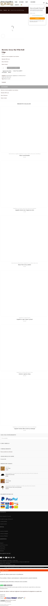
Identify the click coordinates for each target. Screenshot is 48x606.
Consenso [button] (2, 550)
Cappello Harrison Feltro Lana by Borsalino (14, 487)
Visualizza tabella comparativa (5, 604)
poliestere (34, 208)
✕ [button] (0, 572)
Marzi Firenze (27, 317)
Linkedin (15, 82)
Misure (9, 72)
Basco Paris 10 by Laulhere (24, 264)
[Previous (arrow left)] (6, 605)
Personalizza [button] (9, 585)
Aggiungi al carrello (13, 67)
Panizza (28, 473)
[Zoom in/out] (5, 605)
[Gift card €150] (3, 481)
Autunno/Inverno (12, 153)
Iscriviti (37, 18)
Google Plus (13, 82)
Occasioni (33, 485)
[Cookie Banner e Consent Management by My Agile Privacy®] (12, 598)
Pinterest (11, 82)
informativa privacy (39, 15)
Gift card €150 (8, 480)
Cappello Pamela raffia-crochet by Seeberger (24, 428)
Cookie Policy (2, 548)
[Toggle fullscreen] (3, 605)
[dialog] (24, 577)
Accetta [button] (2, 585)
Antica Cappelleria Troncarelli (11, 473)
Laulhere (28, 153)
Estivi (20, 426)
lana (8, 10)
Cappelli (16, 153)
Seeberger (34, 426)
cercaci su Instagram (4, 533)
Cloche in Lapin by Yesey (24, 374)
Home (1, 10)
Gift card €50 (8, 468)
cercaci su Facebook (4, 531)
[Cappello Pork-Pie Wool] (3, 475)
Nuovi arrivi (9, 77)
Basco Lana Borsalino (24, 155)
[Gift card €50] (3, 468)
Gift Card (7, 467)
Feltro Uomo (19, 473)
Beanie (5, 78)
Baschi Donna (20, 263)
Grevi (26, 208)
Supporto (1, 543)
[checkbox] (24, 596)
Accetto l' (38, 15)
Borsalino (14, 485)
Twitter (9, 82)
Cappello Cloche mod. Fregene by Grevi (24, 210)
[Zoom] (3, 36)
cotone (23, 208)
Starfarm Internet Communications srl (37, 567)
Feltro (23, 485)
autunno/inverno (9, 75)
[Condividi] (2, 605)
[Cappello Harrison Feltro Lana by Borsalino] (3, 487)
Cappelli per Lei (15, 75)
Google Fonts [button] (2, 594)
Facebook (7, 82)
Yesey (31, 372)
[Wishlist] (43, 3)
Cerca (46, 438)
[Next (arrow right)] (7, 605)
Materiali (5, 10)
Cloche (20, 208)
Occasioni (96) (3, 459)
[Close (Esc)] (0, 605)
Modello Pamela (24, 426)
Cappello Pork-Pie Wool (10, 474)
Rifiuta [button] (5, 585)
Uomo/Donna (38, 153)
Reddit (17, 82)
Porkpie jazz (36, 473)
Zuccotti (8, 78)
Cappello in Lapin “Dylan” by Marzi (25, 319)
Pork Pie (31, 473)
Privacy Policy (2, 546)
